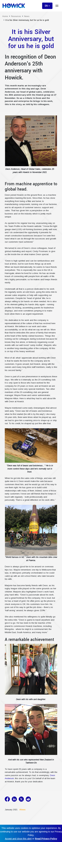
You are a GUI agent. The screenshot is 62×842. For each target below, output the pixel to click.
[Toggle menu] (57, 5)
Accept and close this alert (18, 838)
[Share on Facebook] (8, 799)
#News (22, 809)
